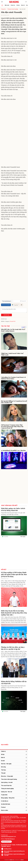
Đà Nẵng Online (7, 848)
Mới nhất (7, 5)
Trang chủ (3, 9)
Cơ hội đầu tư (4, 801)
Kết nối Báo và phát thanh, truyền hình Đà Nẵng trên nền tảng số (14, 845)
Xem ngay (22, 536)
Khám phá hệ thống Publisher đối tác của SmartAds (14, 682)
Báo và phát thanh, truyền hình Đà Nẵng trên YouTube (14, 855)
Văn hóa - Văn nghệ (6, 763)
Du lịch (3, 760)
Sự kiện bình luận (5, 804)
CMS (12, 859)
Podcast (3, 807)
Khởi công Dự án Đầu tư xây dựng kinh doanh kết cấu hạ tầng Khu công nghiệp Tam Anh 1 (14, 613)
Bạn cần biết (22, 9)
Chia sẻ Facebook (6, 304)
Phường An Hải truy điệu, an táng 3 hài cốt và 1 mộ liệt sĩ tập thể (13, 648)
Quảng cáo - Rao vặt (6, 791)
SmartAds (5, 536)
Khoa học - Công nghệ (7, 776)
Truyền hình (4, 794)
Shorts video (4, 810)
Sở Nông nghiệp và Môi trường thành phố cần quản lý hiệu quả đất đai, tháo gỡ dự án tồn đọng (14, 574)
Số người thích (12, 321)
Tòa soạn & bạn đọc (6, 785)
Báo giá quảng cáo (6, 841)
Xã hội (18, 5)
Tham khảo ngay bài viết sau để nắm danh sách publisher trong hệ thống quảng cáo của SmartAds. (13, 687)
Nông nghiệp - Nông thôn (7, 798)
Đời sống (3, 767)
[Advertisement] (14, 253)
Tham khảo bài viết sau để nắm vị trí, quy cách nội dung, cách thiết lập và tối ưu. (13, 513)
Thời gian (7, 321)
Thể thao (3, 770)
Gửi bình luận (6, 314)
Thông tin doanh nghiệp (12, 9)
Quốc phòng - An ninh (6, 782)
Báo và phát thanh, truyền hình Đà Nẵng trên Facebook (14, 852)
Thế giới (3, 773)
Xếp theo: (3, 321)
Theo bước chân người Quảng (9, 779)
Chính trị (13, 5)
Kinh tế (23, 5)
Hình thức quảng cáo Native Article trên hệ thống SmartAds (13, 509)
